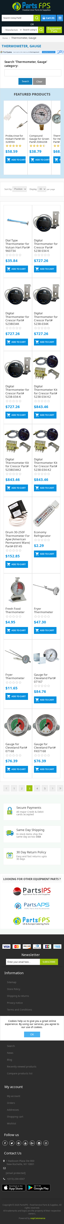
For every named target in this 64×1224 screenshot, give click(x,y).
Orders (11, 1102)
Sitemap (11, 982)
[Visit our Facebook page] (5, 1143)
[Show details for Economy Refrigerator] (46, 514)
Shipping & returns (18, 996)
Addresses (13, 1109)
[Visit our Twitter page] (11, 1143)
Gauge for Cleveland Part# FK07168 (45, 747)
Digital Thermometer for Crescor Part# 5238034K (17, 318)
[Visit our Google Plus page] (32, 1143)
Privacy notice (15, 1002)
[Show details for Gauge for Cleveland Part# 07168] (18, 726)
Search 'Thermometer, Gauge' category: (25, 64)
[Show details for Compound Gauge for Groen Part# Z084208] (39, 115)
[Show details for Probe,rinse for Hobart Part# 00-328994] (15, 115)
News (10, 1052)
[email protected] (16, 1173)
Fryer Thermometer (43, 610)
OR (32, 24)
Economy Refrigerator (42, 534)
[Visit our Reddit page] (39, 1143)
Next (52, 788)
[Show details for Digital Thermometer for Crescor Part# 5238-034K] (46, 295)
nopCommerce (37, 1218)
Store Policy (13, 989)
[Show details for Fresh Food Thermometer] (18, 590)
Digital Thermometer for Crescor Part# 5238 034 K (46, 245)
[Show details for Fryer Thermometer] (46, 590)
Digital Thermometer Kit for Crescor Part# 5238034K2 (17, 464)
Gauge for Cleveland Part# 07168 (16, 747)
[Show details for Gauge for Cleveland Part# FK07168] (46, 726)
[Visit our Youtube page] (25, 1143)
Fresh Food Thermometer (15, 610)
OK (32, 1034)
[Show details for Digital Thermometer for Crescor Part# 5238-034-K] (18, 368)
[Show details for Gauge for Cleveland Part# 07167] (46, 656)
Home (5, 38)
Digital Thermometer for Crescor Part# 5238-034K (46, 318)
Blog (9, 1059)
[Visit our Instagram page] (46, 1143)
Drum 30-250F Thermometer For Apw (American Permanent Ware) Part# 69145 (17, 539)
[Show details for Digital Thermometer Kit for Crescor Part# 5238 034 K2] (46, 368)
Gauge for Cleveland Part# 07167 (45, 678)
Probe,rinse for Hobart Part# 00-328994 (15, 139)
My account (13, 1096)
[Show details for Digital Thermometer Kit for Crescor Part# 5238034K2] (18, 441)
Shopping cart (15, 1116)
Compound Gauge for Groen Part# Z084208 (39, 139)
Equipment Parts (54, 30)
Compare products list (19, 1073)
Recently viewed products (21, 1066)
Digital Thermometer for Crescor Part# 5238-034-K (17, 391)
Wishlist (11, 1123)
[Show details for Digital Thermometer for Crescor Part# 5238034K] (18, 295)
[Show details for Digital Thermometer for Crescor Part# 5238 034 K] (46, 222)
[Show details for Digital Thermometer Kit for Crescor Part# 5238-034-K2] (46, 441)
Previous (6, 788)
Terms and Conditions (19, 1009)
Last (60, 788)
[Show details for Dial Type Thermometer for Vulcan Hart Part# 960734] (18, 222)
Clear (39, 81)
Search (11, 1046)
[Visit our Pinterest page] (18, 1143)
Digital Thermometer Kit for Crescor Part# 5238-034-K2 (45, 464)
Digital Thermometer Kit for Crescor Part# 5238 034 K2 (45, 391)
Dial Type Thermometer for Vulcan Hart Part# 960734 (17, 245)
